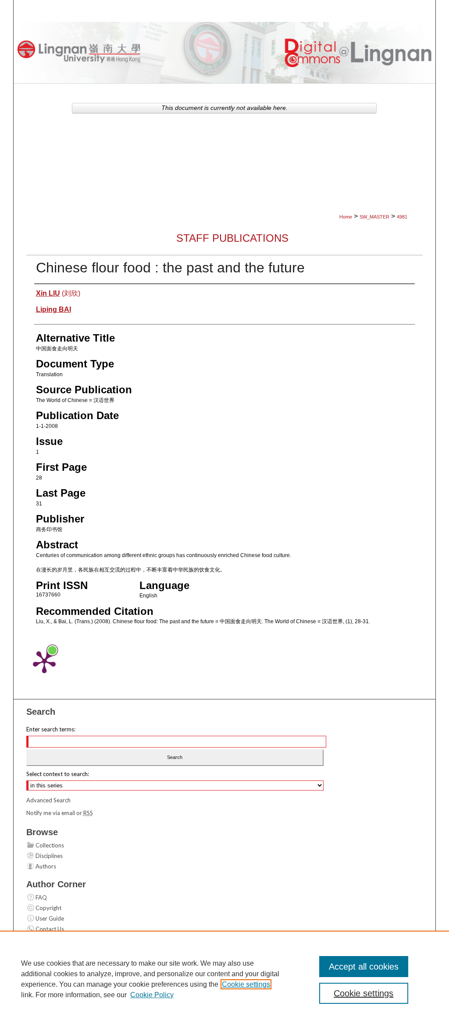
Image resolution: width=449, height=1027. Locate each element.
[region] (224, 979)
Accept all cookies (364, 966)
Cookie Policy (152, 995)
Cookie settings (246, 984)
